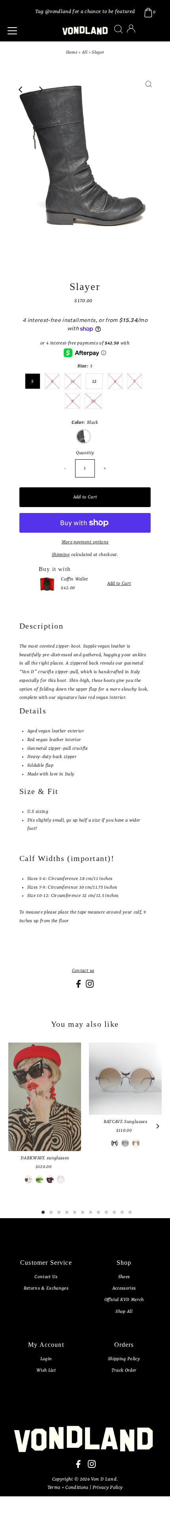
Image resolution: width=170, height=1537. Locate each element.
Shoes (124, 1277)
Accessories (124, 1288)
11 (73, 381)
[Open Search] (118, 29)
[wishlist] (139, 33)
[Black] (61, 1179)
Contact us (83, 970)
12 (94, 381)
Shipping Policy (124, 1359)
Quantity (85, 453)
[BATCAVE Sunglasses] (125, 1079)
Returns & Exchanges (46, 1288)
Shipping (61, 555)
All (84, 52)
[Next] (40, 89)
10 (93, 401)
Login (46, 1359)
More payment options (85, 542)
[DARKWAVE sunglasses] (44, 1097)
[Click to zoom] (148, 89)
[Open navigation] (29, 31)
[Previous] (21, 89)
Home (71, 52)
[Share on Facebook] (79, 986)
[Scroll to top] (154, 1521)
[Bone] (28, 1179)
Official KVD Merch (124, 1300)
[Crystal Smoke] (125, 1143)
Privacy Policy (108, 1487)
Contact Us (45, 1277)
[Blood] (50, 1179)
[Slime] (39, 1179)
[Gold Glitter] (136, 1143)
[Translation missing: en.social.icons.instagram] (90, 986)
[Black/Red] (114, 1143)
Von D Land (103, 1479)
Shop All (123, 1311)
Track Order (124, 1370)
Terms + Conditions (68, 1487)
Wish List (46, 1370)
